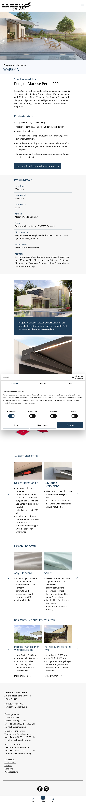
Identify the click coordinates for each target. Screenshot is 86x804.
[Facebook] (40, 789)
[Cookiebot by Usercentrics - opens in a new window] (73, 377)
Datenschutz (10, 762)
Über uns (8, 768)
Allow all (70, 425)
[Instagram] (46, 789)
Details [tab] (43, 383)
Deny (16, 425)
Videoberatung (11, 771)
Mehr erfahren (21, 675)
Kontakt (8, 765)
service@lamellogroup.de (16, 706)
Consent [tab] (15, 383)
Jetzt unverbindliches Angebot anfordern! (35, 166)
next (77, 494)
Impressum (9, 759)
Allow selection (43, 425)
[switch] (32, 416)
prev (9, 494)
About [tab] (71, 383)
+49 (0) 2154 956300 (13, 703)
